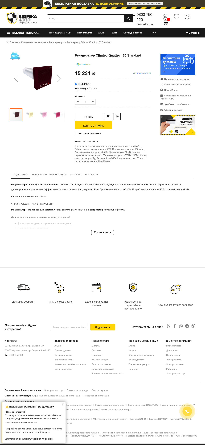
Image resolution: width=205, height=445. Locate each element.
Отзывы (75, 174)
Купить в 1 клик (93, 125)
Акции (57, 345)
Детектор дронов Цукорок (78, 404)
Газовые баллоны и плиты (140, 435)
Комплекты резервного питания (82, 432)
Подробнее (20, 174)
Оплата (96, 345)
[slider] (102, 4)
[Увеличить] (92, 101)
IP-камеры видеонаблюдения (74, 418)
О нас (132, 345)
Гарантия (97, 354)
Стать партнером (63, 368)
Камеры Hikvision (158, 418)
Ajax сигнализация (71, 395)
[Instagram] (181, 326)
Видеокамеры (173, 345)
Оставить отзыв (142, 73)
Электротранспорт (176, 373)
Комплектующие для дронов (110, 404)
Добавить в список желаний (108, 116)
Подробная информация (49, 174)
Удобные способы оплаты (178, 104)
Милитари (171, 368)
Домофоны (172, 350)
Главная (14, 42)
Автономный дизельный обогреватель (177, 435)
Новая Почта (171, 90)
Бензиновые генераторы (85, 409)
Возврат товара (100, 359)
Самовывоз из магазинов (177, 84)
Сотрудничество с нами (141, 354)
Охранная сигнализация (45, 395)
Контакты (134, 368)
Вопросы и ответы (64, 359)
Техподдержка (136, 359)
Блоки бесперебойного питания (160, 432)
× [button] (63, 404)
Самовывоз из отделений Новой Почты (175, 97)
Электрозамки (173, 359)
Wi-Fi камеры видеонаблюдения (110, 418)
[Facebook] (175, 326)
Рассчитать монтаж (90, 133)
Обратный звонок (145, 24)
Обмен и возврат (173, 109)
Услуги (132, 350)
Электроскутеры (99, 390)
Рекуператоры (56, 42)
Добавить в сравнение (117, 116)
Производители (62, 350)
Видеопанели (173, 354)
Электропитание (175, 364)
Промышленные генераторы (116, 409)
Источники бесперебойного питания (122, 432)
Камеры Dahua (138, 418)
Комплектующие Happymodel (143, 404)
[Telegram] (187, 326)
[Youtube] (168, 326)
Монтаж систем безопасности (70, 364)
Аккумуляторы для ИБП (83, 435)
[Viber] (193, 326)
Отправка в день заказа (176, 78)
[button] (16, 78)
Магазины (194, 32)
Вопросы (91, 174)
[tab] (20, 175)
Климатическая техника (33, 42)
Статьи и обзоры (63, 354)
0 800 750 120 (16, 354)
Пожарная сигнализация (97, 395)
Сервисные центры (139, 364)
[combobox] (90, 18)
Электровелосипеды (77, 390)
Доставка (96, 350)
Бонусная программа (103, 368)
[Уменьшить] (78, 101)
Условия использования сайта (107, 373)
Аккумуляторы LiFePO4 (111, 435)
